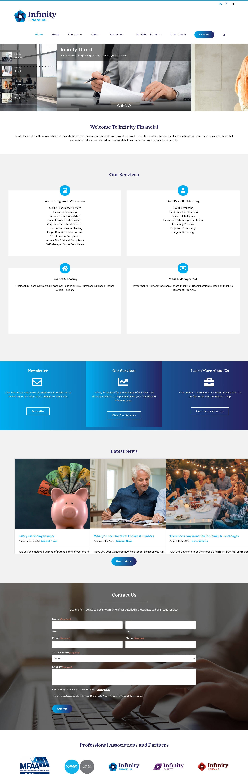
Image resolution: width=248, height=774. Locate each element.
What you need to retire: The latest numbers (124, 536)
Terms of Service (128, 696)
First (54, 631)
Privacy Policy (103, 689)
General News (49, 541)
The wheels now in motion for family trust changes (204, 536)
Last (127, 631)
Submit (62, 709)
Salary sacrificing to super (37, 536)
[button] (224, 34)
